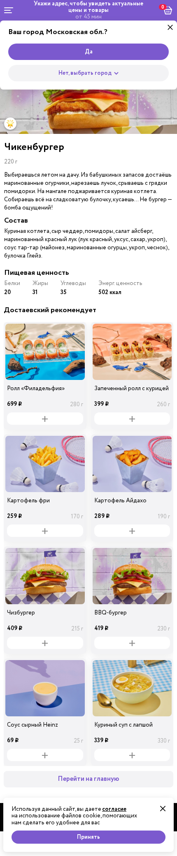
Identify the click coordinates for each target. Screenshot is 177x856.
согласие (114, 809)
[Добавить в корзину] (45, 418)
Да (89, 52)
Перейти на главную (88, 779)
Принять (88, 837)
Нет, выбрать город (85, 73)
